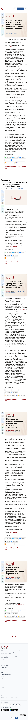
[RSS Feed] (19, 704)
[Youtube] (11, 704)
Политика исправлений (6, 679)
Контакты (3, 676)
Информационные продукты (7, 686)
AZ (14, 717)
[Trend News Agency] (4, 647)
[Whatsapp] (2, 704)
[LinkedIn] (16, 704)
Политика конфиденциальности (8, 693)
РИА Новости (14, 47)
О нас (2, 672)
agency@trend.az (4, 659)
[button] (2, 14)
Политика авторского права (7, 695)
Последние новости (5, 665)
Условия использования (6, 691)
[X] (8, 704)
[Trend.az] (5, 9)
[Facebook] (5, 704)
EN (11, 717)
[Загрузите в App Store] (5, 710)
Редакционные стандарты (6, 678)
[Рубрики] (25, 9)
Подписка (3, 685)
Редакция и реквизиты (6, 674)
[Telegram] (14, 704)
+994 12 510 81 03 (4, 657)
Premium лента (4, 667)
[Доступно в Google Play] (14, 710)
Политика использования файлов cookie (9, 697)
